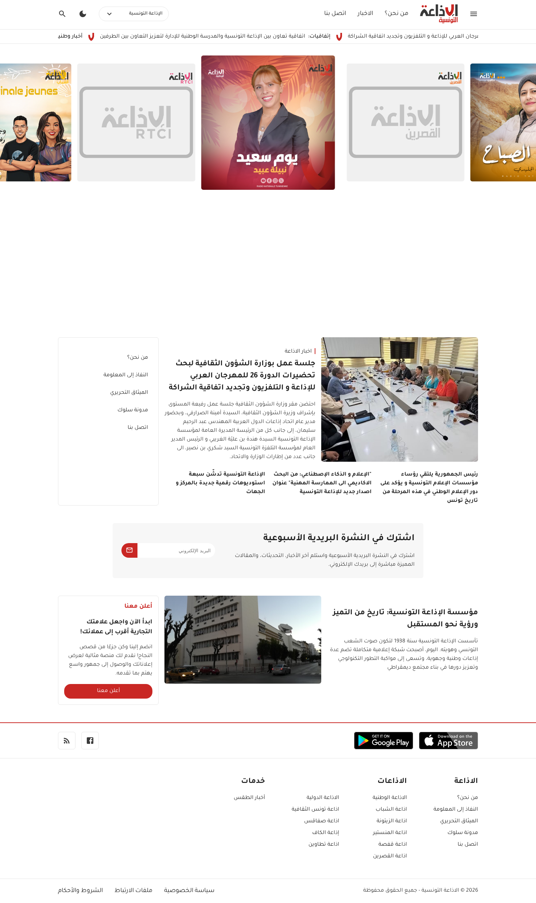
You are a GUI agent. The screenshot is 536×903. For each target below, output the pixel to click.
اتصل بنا (335, 14)
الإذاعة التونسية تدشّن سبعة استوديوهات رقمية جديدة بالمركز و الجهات (220, 483)
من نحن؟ (396, 14)
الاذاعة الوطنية (390, 798)
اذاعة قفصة (392, 845)
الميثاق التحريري (129, 393)
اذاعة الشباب (391, 810)
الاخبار (365, 14)
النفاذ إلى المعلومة (126, 376)
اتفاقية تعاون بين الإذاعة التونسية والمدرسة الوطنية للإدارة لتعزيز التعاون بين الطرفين (234, 37)
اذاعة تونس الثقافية (315, 810)
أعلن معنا (108, 691)
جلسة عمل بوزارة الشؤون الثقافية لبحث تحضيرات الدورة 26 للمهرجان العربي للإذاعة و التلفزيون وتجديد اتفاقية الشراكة (242, 376)
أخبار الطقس (249, 798)
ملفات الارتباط (133, 891)
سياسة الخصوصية (189, 891)
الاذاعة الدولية (323, 798)
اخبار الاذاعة (298, 352)
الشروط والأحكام (80, 891)
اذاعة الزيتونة (392, 822)
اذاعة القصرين (390, 857)
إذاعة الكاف (325, 833)
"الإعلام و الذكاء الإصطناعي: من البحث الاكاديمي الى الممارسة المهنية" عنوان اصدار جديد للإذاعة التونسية (322, 483)
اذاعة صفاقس (321, 822)
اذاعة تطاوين (323, 845)
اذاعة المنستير (390, 833)
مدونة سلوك (132, 411)
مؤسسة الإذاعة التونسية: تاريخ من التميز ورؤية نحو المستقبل (405, 619)
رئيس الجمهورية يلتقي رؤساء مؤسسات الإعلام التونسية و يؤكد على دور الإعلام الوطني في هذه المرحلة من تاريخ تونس (429, 488)
